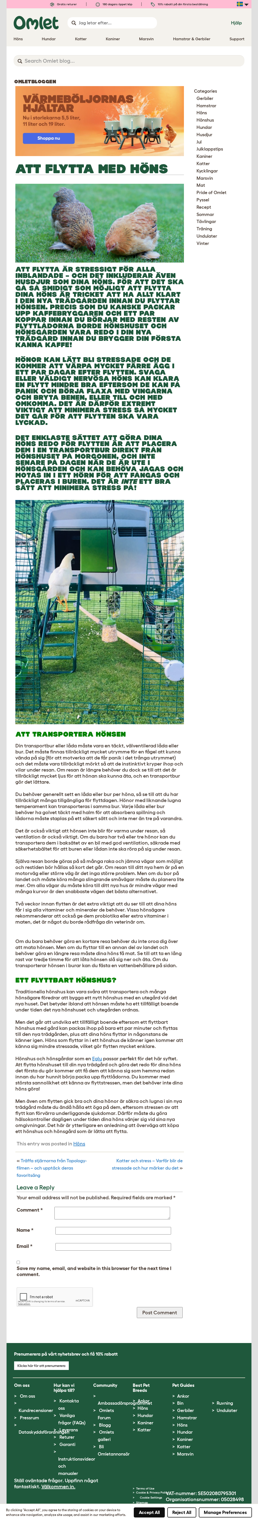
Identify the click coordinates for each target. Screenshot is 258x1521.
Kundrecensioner (36, 1410)
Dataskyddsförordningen (44, 1432)
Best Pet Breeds (141, 1388)
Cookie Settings (151, 1497)
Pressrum (29, 1417)
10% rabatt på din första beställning (182, 4)
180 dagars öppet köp (117, 4)
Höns (79, 1143)
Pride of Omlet (212, 192)
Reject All (181, 1512)
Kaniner (204, 156)
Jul (199, 141)
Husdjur (204, 134)
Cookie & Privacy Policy (152, 1492)
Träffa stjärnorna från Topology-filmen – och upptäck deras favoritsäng (52, 1168)
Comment (30, 1210)
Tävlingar (206, 221)
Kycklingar (207, 170)
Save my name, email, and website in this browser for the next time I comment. (94, 1271)
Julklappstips (210, 149)
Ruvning (225, 1403)
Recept (204, 207)
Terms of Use (145, 1488)
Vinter (203, 243)
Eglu (97, 1058)
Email (25, 1246)
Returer (67, 1437)
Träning (204, 228)
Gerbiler (205, 98)
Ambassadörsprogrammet (125, 1403)
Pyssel (203, 199)
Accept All (149, 1512)
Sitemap (142, 1502)
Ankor (144, 1400)
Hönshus (205, 120)
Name (25, 1230)
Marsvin (205, 178)
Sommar (205, 214)
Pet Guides (183, 1385)
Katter (203, 163)
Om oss (27, 1396)
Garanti (67, 1444)
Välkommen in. (58, 1486)
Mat (201, 185)
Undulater (207, 236)
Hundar (204, 127)
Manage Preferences (225, 1512)
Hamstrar (206, 105)
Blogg (105, 1425)
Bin (180, 1403)
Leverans (68, 1429)
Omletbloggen (35, 81)
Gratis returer (66, 4)
